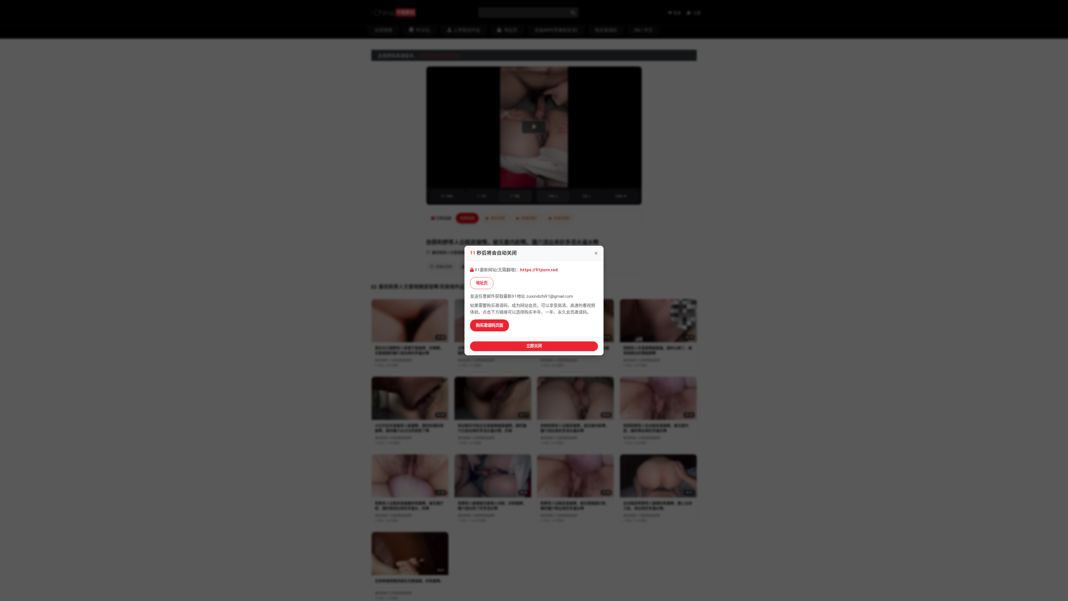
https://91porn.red (539, 269)
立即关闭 (534, 346)
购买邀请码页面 (489, 325)
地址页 (482, 283)
